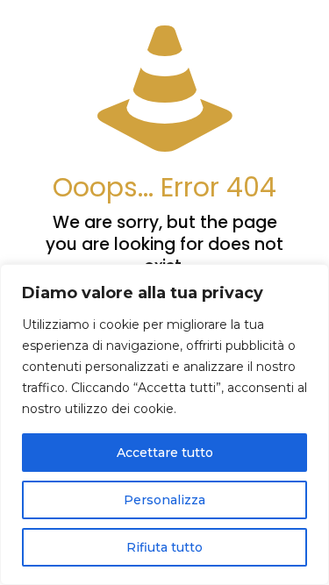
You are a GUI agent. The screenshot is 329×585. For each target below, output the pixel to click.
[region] (164, 424)
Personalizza (164, 500)
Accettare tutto (165, 452)
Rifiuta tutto (164, 547)
